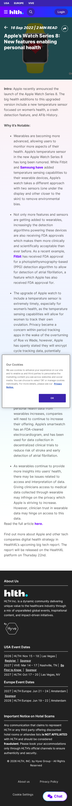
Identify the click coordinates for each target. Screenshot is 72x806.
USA (6, 3)
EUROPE (19, 3)
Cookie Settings (23, 794)
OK (52, 398)
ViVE (31, 3)
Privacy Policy (49, 781)
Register (11, 660)
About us (24, 781)
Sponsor (25, 660)
